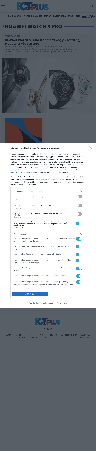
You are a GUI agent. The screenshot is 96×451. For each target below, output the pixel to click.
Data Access (48, 303)
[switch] (79, 196)
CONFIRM (30, 294)
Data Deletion (33, 303)
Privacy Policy (62, 303)
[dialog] (48, 225)
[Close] (91, 148)
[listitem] (48, 191)
